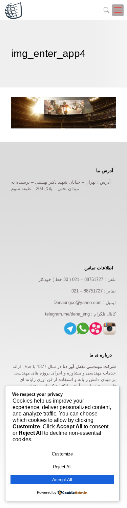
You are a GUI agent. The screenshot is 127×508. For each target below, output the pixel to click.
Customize (62, 453)
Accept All (62, 479)
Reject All (62, 466)
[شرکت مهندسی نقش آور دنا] (13, 10)
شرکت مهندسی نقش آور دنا (89, 366)
